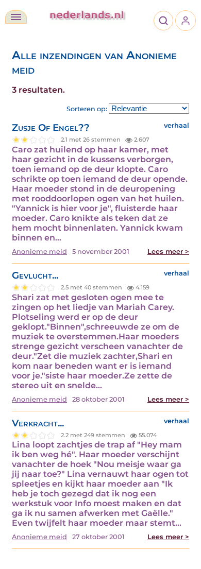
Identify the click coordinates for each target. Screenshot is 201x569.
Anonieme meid (39, 251)
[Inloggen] (185, 20)
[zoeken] (163, 20)
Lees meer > (168, 251)
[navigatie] (16, 17)
